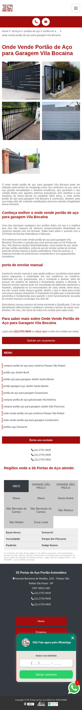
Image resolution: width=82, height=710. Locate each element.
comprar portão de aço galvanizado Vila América (29, 399)
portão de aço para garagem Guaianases (25, 393)
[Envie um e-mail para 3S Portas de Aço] (46, 22)
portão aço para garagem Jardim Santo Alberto (28, 379)
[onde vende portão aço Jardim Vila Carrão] (21, 121)
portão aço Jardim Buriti (16, 372)
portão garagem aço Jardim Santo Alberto (25, 386)
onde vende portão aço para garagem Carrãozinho (31, 420)
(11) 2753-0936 (42, 454)
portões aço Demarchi (15, 427)
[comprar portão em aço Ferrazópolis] (21, 161)
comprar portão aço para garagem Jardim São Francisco (33, 406)
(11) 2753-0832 (42, 459)
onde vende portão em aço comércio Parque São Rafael (33, 413)
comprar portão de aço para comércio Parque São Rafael (34, 365)
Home (41, 621)
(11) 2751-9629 (23, 331)
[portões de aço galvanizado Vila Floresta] (61, 80)
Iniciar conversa (46, 674)
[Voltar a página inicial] (7, 8)
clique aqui (41, 331)
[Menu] (76, 8)
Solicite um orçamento (41, 340)
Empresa (41, 632)
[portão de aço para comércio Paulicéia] (61, 121)
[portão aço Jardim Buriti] (21, 80)
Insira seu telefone (46, 655)
